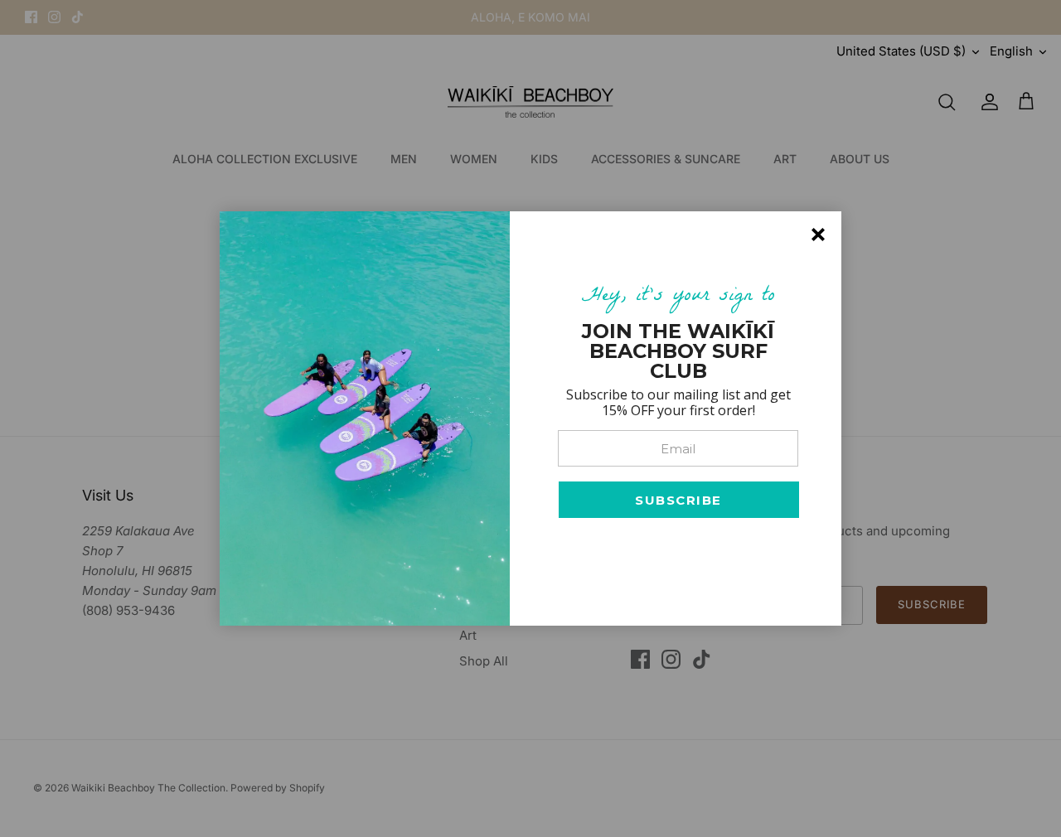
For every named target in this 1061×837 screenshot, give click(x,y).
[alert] (530, 418)
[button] (679, 499)
